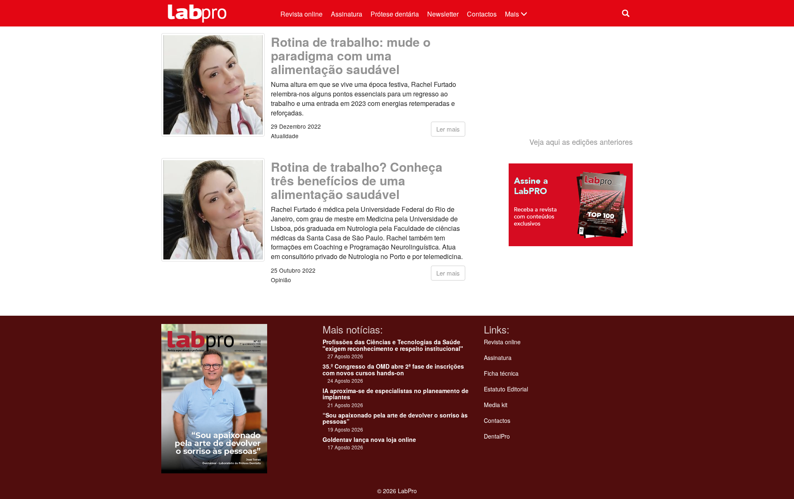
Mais (513, 14)
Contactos (482, 14)
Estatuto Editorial (506, 389)
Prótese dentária (395, 14)
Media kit (495, 405)
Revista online (301, 14)
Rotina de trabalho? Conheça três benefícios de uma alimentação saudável (356, 180)
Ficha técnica (501, 373)
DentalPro (497, 436)
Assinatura (346, 14)
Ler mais (448, 129)
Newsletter (443, 14)
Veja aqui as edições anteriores (581, 141)
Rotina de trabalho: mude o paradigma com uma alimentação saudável (350, 55)
